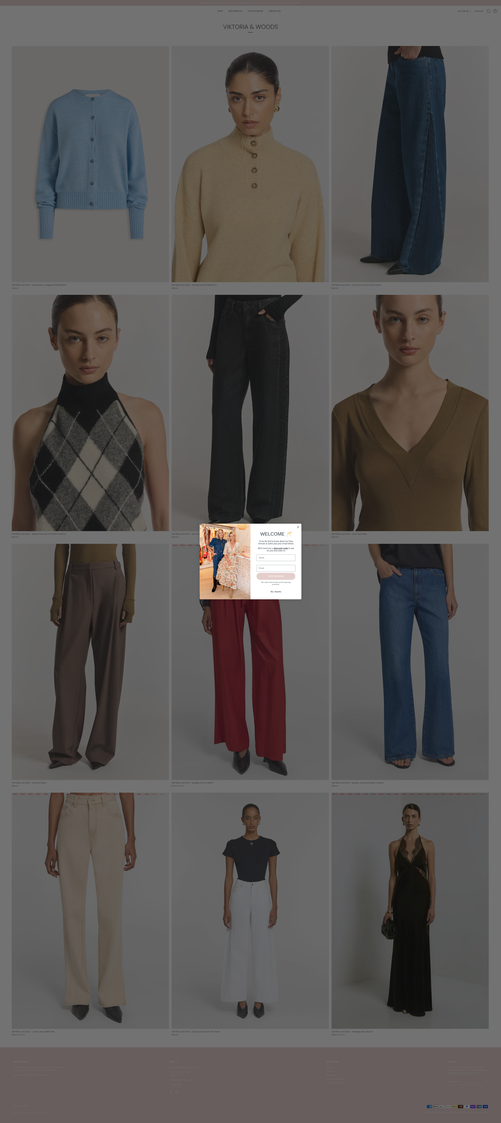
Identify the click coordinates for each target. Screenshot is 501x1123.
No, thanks (276, 592)
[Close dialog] (298, 527)
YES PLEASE (276, 576)
